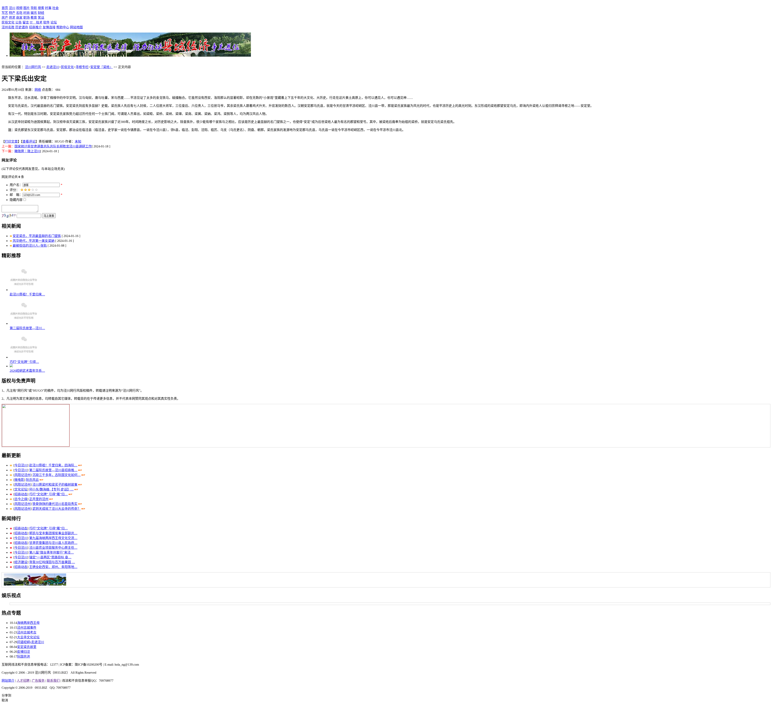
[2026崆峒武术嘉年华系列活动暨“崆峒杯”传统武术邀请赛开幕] (11, 366)
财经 (41, 12)
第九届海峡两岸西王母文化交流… (53, 538)
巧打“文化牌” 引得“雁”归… (48, 494)
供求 (12, 17)
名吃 (19, 12)
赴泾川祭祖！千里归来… (27, 294)
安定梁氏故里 (26, 647)
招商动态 (20, 494)
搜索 (41, 8)
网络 (38, 89)
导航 (34, 8)
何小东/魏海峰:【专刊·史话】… (51, 489)
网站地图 (76, 27)
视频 (19, 8)
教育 (34, 17)
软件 (46, 22)
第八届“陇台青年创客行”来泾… (51, 552)
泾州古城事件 (26, 627)
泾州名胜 (8, 27)
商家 (19, 17)
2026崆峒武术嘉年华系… (27, 370)
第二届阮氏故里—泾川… (27, 328)
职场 (26, 17)
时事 (48, 8)
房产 (5, 17)
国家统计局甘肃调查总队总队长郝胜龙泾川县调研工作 (53, 146)
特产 (12, 12)
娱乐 (34, 12)
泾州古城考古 (26, 632)
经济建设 (20, 562)
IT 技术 (36, 22)
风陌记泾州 (22, 475)
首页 (5, 8)
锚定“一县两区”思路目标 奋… (50, 557)
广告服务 (38, 680)
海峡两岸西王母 (28, 622)
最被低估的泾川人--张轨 (30, 245)
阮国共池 (23, 656)
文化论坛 (20, 489)
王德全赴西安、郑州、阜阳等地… (53, 567)
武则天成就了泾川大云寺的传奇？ (56, 508)
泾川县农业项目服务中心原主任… (53, 547)
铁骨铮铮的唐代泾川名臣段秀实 (54, 504)
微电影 (19, 479)
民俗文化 (8, 22)
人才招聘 (23, 680)
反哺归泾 (23, 651)
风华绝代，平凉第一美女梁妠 (33, 240)
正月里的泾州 (38, 499)
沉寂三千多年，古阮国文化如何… (56, 475)
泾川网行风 (33, 67)
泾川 (12, 8)
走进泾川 (52, 67)
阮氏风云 (32, 479)
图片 (26, 8)
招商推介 (35, 27)
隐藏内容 (16, 199)
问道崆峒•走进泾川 (30, 642)
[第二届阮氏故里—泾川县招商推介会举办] (24, 323)
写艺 (5, 12)
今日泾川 (20, 465)
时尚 (26, 12)
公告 (18, 22)
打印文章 (11, 141)
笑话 (41, 17)
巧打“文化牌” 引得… (24, 362)
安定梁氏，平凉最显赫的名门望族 (37, 236)
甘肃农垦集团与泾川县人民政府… (53, 543)
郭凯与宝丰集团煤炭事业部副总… (53, 533)
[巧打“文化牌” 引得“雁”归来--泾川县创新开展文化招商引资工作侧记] (24, 357)
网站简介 (8, 680)
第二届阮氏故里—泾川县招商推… (53, 470)
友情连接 (49, 27)
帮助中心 (62, 27)
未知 (78, 141)
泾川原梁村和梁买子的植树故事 (54, 484)
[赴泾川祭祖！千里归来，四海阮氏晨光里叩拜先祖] (24, 289)
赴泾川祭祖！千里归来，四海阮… (53, 465)
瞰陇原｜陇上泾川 (27, 151)
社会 (55, 8)
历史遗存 (21, 27)
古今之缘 (20, 499)
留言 (26, 22)
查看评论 (29, 141)
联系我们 (53, 680)
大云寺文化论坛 (28, 637)
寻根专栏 (82, 67)
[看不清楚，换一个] (9, 216)
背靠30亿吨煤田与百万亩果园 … (52, 562)
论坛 (53, 22)
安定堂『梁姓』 (101, 67)
